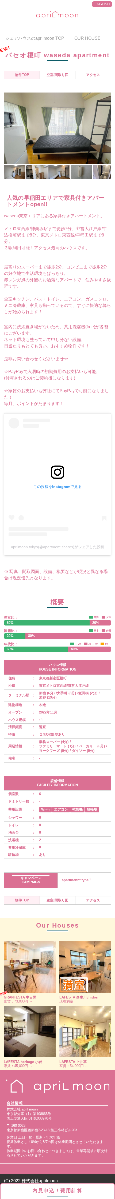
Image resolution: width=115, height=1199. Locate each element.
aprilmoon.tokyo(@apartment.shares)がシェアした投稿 (57, 547)
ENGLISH (102, 4)
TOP (34, 38)
